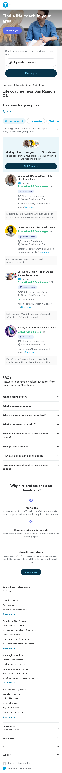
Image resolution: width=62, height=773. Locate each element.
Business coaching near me (15, 673)
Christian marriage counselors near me (20, 678)
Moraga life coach (11, 703)
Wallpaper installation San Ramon (18, 644)
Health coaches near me (14, 664)
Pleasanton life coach (13, 712)
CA (17, 85)
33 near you (12, 30)
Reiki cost (7, 591)
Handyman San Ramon (13, 625)
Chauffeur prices (10, 600)
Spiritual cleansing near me (15, 669)
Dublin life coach (10, 698)
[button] (23, 183)
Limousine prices (10, 596)
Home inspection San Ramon (16, 639)
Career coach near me (13, 660)
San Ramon (26, 85)
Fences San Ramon (11, 634)
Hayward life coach (12, 707)
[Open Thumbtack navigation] (7, 4)
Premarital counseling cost (15, 609)
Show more (9, 614)
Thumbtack (8, 85)
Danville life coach (11, 694)
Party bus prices (10, 605)
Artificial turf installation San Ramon (20, 630)
